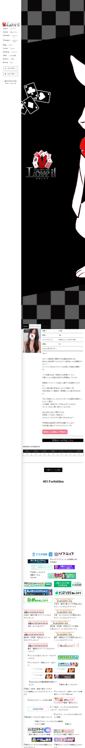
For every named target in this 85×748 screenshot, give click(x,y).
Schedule (10, 36)
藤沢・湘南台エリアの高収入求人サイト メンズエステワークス (68, 639)
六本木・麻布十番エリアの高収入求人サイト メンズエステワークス (68, 605)
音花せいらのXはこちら (62, 440)
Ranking (10, 52)
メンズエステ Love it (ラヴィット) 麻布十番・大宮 (11, 24)
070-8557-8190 (11, 81)
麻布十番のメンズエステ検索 (39, 734)
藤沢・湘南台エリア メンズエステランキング (41, 650)
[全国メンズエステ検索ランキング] (64, 568)
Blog (7, 45)
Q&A (9, 55)
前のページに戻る (54, 470)
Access (9, 48)
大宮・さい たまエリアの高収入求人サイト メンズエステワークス (67, 616)
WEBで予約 (11, 68)
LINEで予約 (10, 74)
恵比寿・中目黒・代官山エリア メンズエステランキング (37, 639)
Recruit (8, 62)
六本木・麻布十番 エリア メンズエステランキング (37, 616)
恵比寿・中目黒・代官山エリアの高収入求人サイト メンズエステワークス (64, 627)
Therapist (10, 40)
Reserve (8, 59)
